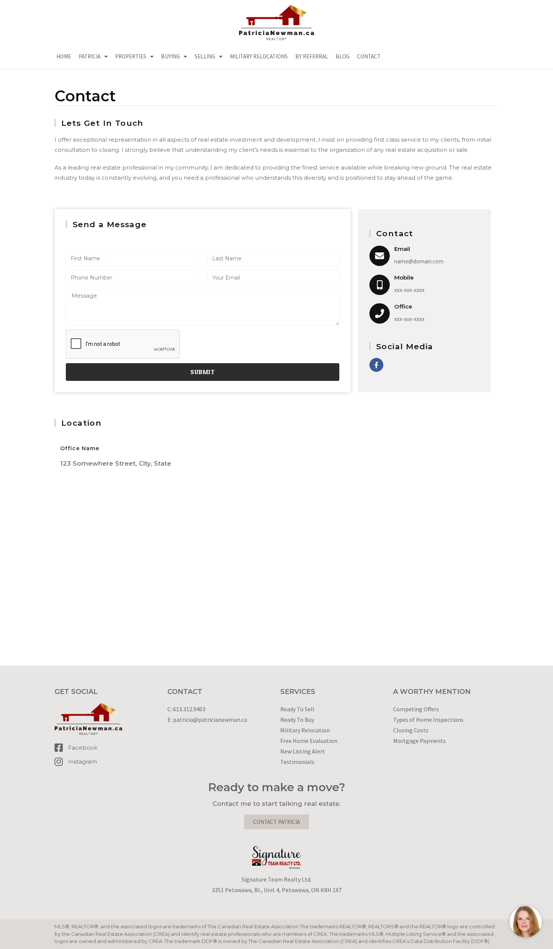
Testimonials (297, 762)
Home (63, 56)
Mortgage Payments (419, 740)
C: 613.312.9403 (186, 709)
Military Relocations (259, 56)
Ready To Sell (297, 709)
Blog (342, 56)
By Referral (311, 56)
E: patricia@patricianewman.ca (207, 719)
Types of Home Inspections (428, 719)
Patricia (89, 56)
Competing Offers (416, 709)
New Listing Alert (302, 751)
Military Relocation (305, 730)
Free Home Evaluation (308, 740)
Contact (369, 56)
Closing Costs (410, 730)
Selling (204, 56)
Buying (170, 56)
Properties (130, 56)
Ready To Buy (297, 719)
